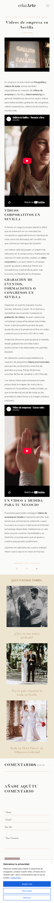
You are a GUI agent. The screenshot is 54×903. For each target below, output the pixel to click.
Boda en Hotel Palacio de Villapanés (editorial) (27, 727)
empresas (17, 370)
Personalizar (27, 891)
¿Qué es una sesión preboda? (27, 613)
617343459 (44, 525)
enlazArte (12, 82)
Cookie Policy (15, 877)
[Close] (51, 862)
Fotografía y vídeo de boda (27, 17)
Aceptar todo (27, 884)
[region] (27, 881)
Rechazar (27, 897)
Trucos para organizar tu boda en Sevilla (27, 670)
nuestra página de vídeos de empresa (27, 552)
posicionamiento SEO (23, 333)
